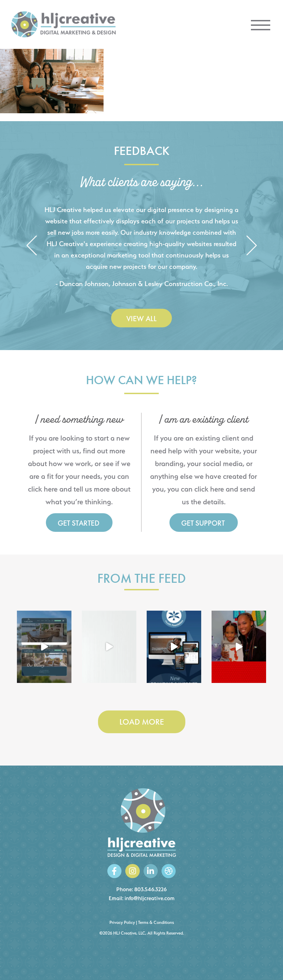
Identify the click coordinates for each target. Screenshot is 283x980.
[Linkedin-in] (151, 871)
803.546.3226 (150, 889)
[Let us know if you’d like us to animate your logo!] (239, 647)
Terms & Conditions (156, 922)
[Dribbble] (169, 871)
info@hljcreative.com (150, 898)
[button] (31, 245)
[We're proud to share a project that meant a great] (174, 647)
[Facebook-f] (114, 871)
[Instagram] (132, 871)
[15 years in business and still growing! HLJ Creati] (109, 647)
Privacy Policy (122, 922)
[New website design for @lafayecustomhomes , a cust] (44, 647)
